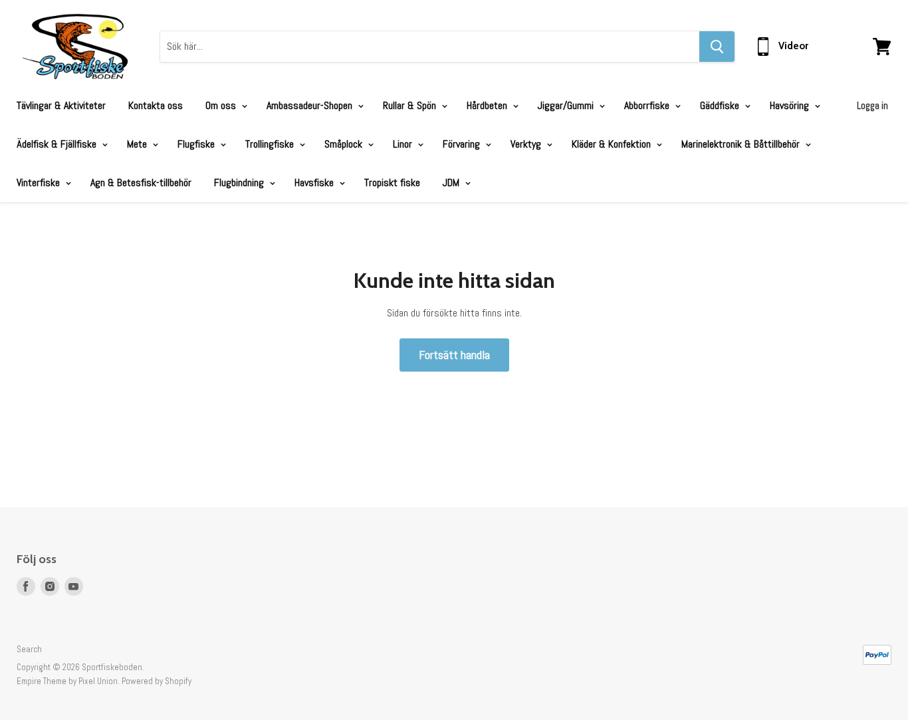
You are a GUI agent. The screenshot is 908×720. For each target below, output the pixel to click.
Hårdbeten (488, 105)
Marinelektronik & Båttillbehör (741, 144)
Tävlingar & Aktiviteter (61, 105)
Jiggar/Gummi (567, 105)
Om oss (222, 105)
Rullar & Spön (411, 105)
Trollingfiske (270, 144)
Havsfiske (315, 182)
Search (29, 649)
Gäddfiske (721, 105)
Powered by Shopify (156, 681)
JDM (452, 182)
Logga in (872, 105)
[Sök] (717, 46)
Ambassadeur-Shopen (311, 105)
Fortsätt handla (454, 354)
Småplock (344, 144)
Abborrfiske (648, 105)
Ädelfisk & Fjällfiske (58, 144)
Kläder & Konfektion (612, 144)
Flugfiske (197, 144)
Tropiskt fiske (392, 182)
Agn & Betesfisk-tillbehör (140, 182)
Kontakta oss (155, 105)
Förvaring (463, 144)
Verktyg (527, 144)
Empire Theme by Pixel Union (67, 681)
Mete (138, 144)
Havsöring (791, 105)
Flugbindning (240, 182)
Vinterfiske (39, 182)
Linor (404, 144)
